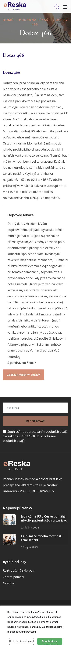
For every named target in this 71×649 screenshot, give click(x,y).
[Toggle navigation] (64, 7)
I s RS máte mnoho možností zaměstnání (41, 538)
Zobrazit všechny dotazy (23, 374)
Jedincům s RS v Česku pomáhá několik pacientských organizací (44, 518)
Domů (8, 20)
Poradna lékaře (34, 20)
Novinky (9, 583)
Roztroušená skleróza (18, 570)
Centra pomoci (13, 577)
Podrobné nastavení (21, 641)
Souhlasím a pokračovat (49, 642)
